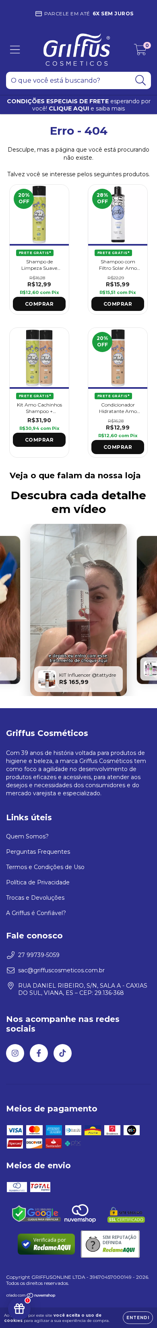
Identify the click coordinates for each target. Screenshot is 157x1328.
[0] (140, 51)
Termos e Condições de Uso (45, 867)
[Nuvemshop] (31, 1296)
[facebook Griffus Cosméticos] (39, 1053)
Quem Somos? (27, 836)
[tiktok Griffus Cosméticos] (63, 1053)
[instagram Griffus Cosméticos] (15, 1053)
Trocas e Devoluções (35, 897)
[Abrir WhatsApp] (137, 1307)
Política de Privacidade (38, 882)
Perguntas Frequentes (38, 851)
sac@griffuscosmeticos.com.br (61, 970)
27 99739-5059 (39, 955)
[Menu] (15, 50)
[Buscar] (140, 80)
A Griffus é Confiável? (36, 913)
